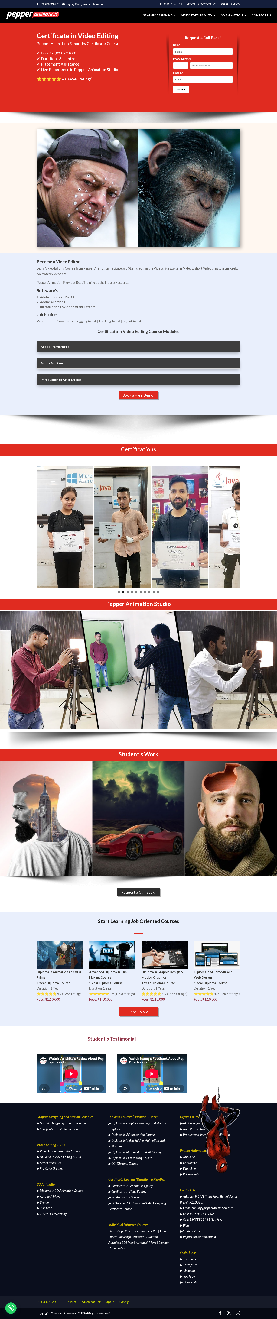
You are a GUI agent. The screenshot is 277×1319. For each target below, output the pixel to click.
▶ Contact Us (188, 1163)
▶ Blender (43, 1202)
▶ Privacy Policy (190, 1174)
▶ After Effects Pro (49, 1163)
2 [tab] (123, 592)
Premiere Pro (149, 1231)
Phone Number (182, 59)
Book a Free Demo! (138, 395)
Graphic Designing (158, 15)
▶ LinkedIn (187, 1270)
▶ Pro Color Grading (50, 1168)
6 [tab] (141, 592)
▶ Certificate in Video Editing (127, 1192)
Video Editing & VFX (196, 15)
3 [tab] (128, 592)
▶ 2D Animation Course (124, 1197)
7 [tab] (145, 592)
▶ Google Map (189, 1282)
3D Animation (232, 15)
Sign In (224, 3)
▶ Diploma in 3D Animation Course (60, 1191)
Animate (138, 1237)
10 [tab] (158, 592)
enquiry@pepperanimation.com (212, 1208)
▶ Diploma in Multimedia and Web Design (135, 1152)
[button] (11, 1308)
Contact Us (261, 15)
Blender (163, 1243)
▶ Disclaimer (188, 1168)
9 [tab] (154, 592)
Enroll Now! (138, 1012)
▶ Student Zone (190, 1231)
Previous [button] (41, 526)
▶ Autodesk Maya (48, 1196)
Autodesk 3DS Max (121, 1243)
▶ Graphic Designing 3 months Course (61, 1123)
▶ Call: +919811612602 (197, 1214)
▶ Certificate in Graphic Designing (130, 1186)
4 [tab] (132, 592)
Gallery (235, 3)
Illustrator (131, 1231)
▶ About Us (187, 1157)
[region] (138, 527)
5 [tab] (136, 592)
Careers (190, 3)
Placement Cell (207, 3)
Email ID (178, 73)
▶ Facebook (188, 1259)
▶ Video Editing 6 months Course (58, 1151)
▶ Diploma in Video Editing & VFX (59, 1157)
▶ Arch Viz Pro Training (195, 1129)
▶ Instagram (188, 1265)
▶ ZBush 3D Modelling (52, 1214)
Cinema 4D (117, 1248)
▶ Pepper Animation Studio (198, 1237)
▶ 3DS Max (44, 1208)
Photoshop (115, 1231)
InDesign (125, 1237)
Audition (152, 1237)
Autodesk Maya (146, 1243)
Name (176, 45)
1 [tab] (119, 592)
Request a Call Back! (138, 892)
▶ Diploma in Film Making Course (130, 1158)
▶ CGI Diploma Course (123, 1163)
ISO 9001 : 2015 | (171, 3)
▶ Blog (184, 1225)
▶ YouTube (187, 1276)
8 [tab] (149, 592)
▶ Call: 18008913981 (195, 1219)
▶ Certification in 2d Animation (57, 1129)
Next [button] (235, 526)
